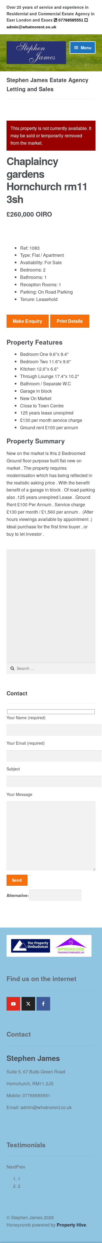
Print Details (70, 321)
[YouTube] (13, 1004)
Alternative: (18, 895)
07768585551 (70, 20)
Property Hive (71, 1224)
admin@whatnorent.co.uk (31, 27)
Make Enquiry (27, 321)
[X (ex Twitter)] (28, 1004)
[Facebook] (43, 1004)
